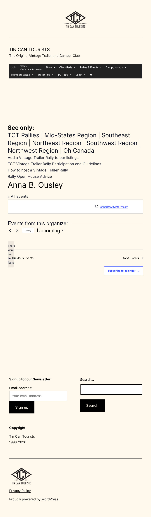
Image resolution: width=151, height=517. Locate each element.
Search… (87, 380)
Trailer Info (44, 74)
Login (79, 74)
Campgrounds (114, 67)
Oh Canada (78, 150)
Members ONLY (20, 74)
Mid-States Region (70, 135)
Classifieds (65, 67)
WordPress (49, 499)
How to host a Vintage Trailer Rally (38, 170)
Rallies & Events (89, 67)
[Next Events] (17, 230)
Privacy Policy (20, 491)
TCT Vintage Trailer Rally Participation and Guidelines (54, 164)
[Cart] (91, 74)
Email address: (20, 388)
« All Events (18, 196)
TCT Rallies (23, 135)
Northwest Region (33, 150)
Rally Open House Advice (30, 176)
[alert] (11, 254)
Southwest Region (112, 143)
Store (48, 67)
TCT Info (63, 74)
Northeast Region (56, 143)
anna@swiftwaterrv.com (114, 207)
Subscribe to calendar (121, 270)
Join (13, 67)
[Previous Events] (10, 230)
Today (28, 230)
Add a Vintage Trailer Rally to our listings (43, 157)
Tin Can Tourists (29, 49)
